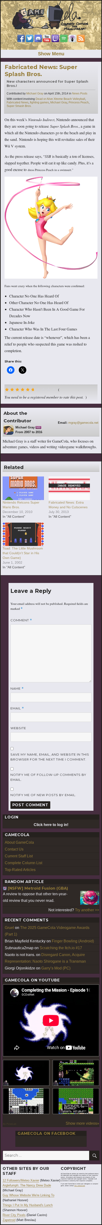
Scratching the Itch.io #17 (61, 948)
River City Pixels (14, 1215)
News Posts (79, 93)
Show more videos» (82, 1123)
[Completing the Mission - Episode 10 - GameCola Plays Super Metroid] (26, 1073)
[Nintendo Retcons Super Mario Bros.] (23, 488)
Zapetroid (9, 1220)
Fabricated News (17, 102)
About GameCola (19, 842)
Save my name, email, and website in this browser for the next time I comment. (49, 757)
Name (17, 689)
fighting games (39, 102)
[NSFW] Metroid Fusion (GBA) (38, 888)
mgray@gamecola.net (83, 422)
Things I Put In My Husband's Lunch (28, 1205)
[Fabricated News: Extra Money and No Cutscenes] (69, 488)
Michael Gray (34, 93)
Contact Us (14, 849)
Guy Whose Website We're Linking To (28, 1195)
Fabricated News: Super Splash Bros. (41, 70)
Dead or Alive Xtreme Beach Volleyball (60, 99)
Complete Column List (23, 863)
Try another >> (87, 910)
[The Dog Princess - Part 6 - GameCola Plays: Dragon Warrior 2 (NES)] (76, 1101)
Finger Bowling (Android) (73, 941)
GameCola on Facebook (47, 1133)
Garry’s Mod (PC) (55, 968)
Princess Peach (79, 102)
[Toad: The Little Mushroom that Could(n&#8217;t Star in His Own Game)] (23, 534)
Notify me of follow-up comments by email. (48, 777)
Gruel (9, 928)
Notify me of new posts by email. (43, 795)
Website (18, 728)
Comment (21, 620)
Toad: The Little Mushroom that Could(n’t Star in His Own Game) (23, 553)
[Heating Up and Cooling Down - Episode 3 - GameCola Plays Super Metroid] (76, 1073)
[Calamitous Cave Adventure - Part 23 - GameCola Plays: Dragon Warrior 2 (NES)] (26, 1101)
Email (17, 708)
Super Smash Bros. (19, 106)
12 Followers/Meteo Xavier (21, 1180)
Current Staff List (19, 856)
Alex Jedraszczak (79, 1185)
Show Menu (51, 53)
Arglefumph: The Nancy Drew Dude (27, 1185)
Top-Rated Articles (20, 870)
